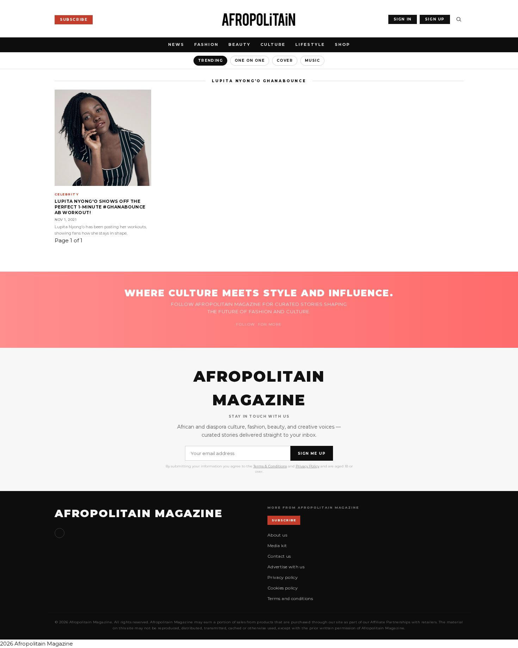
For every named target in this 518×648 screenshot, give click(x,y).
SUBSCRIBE (73, 19)
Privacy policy (282, 577)
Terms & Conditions (270, 466)
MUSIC (312, 60)
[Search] (458, 19)
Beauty (239, 44)
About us (277, 535)
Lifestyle (310, 44)
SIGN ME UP (312, 453)
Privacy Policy (307, 466)
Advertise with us (285, 566)
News (176, 44)
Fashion (206, 44)
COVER (285, 60)
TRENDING (210, 60)
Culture (272, 44)
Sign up (59, 533)
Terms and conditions (290, 598)
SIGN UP (435, 19)
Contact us (279, 556)
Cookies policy (282, 588)
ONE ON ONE (250, 60)
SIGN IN (403, 19)
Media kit (277, 545)
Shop (342, 44)
